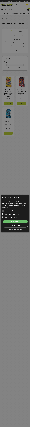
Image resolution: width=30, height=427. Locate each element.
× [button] (26, 196)
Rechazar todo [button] (15, 226)
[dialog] (15, 213)
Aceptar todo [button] (15, 221)
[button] (15, 229)
